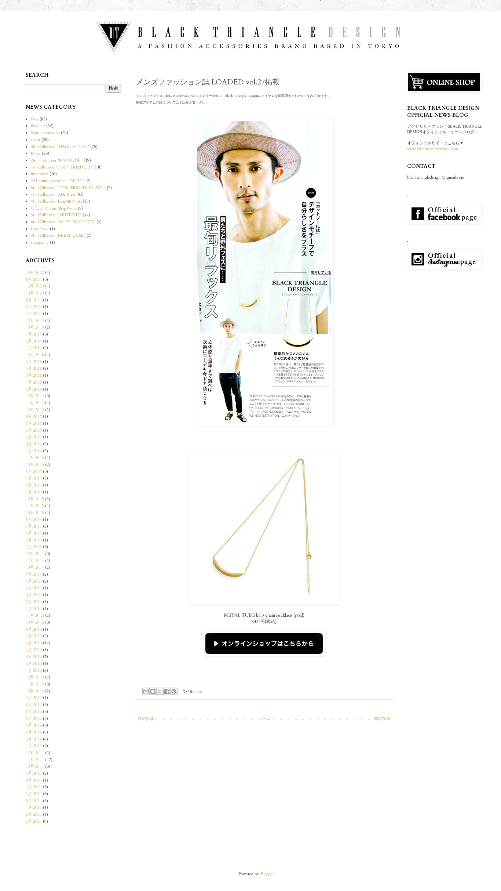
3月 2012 (34, 739)
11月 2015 (35, 505)
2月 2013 (34, 663)
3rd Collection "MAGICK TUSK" (60, 146)
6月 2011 (34, 794)
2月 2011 (34, 821)
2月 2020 (34, 313)
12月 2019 (35, 320)
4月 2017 (34, 437)
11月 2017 (35, 403)
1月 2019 (34, 348)
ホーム (264, 718)
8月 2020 (34, 300)
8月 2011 (34, 780)
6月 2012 (34, 718)
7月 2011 (34, 787)
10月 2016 (35, 464)
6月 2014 (34, 581)
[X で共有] (160, 691)
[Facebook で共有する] (167, 691)
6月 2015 (34, 526)
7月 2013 (34, 636)
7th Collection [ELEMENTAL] (57, 201)
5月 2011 (34, 801)
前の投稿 (382, 718)
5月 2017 (34, 430)
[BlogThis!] (153, 691)
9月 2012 (34, 697)
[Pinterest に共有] (174, 691)
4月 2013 (34, 650)
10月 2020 (35, 293)
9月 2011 (34, 773)
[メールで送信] (146, 691)
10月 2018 (35, 355)
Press (198, 691)
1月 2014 (34, 609)
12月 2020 (35, 286)
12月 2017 (35, 396)
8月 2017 (34, 416)
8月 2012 (34, 704)
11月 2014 (35, 561)
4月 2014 (34, 588)
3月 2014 (34, 595)
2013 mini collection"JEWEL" (56, 181)
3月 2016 (34, 485)
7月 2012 (34, 711)
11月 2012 (35, 684)
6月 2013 (34, 643)
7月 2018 (34, 362)
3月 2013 (34, 656)
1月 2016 (34, 492)
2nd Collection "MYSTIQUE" (57, 160)
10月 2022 (35, 272)
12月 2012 (35, 677)
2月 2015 (34, 547)
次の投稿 (146, 718)
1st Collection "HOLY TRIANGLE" (62, 167)
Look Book (40, 229)
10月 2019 (35, 327)
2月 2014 (34, 602)
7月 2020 (34, 306)
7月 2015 (34, 519)
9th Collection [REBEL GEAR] (58, 235)
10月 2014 (35, 567)
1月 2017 (34, 451)
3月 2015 (34, 540)
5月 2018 (34, 375)
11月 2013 (35, 615)
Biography (40, 242)
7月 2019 (34, 334)
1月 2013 (34, 670)
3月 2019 (34, 341)
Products (38, 125)
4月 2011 (34, 807)
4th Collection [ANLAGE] (54, 194)
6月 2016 (34, 471)
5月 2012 (34, 725)
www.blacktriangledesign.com (432, 148)
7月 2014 (34, 574)
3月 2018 (34, 389)
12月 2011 (35, 753)
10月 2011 (35, 766)
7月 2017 (34, 423)
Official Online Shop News (54, 208)
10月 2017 (35, 410)
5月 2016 (34, 478)
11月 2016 (35, 457)
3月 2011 (34, 814)
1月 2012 (34, 746)
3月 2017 (34, 444)
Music (36, 153)
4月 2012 (34, 732)
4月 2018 (34, 382)
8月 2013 (34, 629)
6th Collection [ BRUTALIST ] (57, 215)
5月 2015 (34, 533)
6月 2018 (34, 368)
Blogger (267, 874)
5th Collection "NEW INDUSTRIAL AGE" (68, 188)
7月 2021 (34, 279)
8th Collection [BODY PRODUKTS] (63, 222)
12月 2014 (35, 554)
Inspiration (39, 174)
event (35, 139)
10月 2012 (35, 691)
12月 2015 (35, 499)
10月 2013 (35, 622)
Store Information (45, 132)
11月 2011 (35, 760)
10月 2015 (35, 512)
